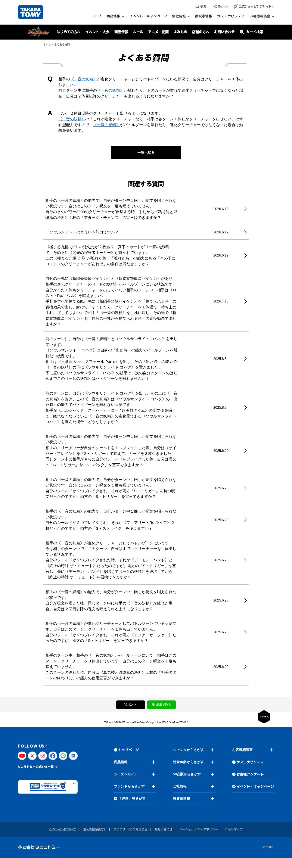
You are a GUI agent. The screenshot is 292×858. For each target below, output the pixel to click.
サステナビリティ (250, 762)
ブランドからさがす (129, 786)
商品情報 (121, 762)
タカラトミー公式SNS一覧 (36, 767)
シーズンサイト (126, 774)
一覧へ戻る (146, 152)
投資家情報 (181, 798)
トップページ (128, 749)
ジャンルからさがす (188, 750)
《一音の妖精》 (83, 79)
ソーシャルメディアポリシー (198, 829)
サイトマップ (234, 829)
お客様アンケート (250, 774)
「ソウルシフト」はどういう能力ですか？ (82, 232)
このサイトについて (62, 829)
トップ (47, 44)
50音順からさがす (187, 774)
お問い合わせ (224, 32)
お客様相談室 (242, 750)
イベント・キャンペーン (255, 786)
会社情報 (180, 786)
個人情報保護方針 (95, 829)
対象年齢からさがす (188, 762)
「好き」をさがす (132, 798)
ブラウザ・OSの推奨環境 (130, 829)
